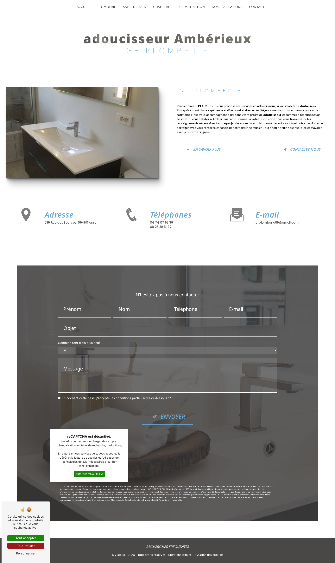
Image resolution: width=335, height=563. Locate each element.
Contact (257, 6)
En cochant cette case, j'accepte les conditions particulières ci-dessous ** (116, 398)
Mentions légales (180, 554)
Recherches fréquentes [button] (167, 546)
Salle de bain (134, 6)
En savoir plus (207, 149)
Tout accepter (26, 538)
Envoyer (173, 417)
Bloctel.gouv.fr (117, 500)
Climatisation (192, 6)
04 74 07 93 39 (161, 222)
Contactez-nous (305, 149)
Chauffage (162, 6)
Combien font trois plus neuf (79, 343)
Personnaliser (26, 553)
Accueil (83, 6)
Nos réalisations (227, 6)
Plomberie (106, 6)
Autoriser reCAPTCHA (89, 473)
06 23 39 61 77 (161, 227)
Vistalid (119, 554)
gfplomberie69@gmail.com (277, 222)
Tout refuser (26, 546)
